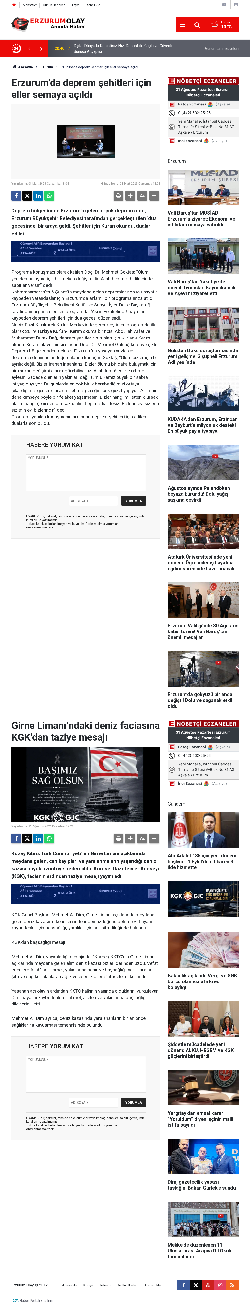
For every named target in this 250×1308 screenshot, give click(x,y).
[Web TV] (224, 4)
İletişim (105, 1285)
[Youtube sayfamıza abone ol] (208, 1285)
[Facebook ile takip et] (183, 1285)
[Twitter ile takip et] (196, 1285)
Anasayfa (25, 67)
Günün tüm (222, 48)
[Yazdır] (118, 196)
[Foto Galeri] (236, 4)
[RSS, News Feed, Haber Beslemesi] (232, 1285)
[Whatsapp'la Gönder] (49, 196)
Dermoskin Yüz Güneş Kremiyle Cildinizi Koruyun (115, 48)
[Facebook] (16, 196)
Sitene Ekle (92, 5)
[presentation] (29, 49)
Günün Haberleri (54, 5)
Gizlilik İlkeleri (127, 1285)
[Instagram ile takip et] (220, 1285)
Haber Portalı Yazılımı (36, 1301)
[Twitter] (27, 196)
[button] (130, 196)
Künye (88, 1285)
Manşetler (30, 5)
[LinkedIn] (38, 196)
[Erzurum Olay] (48, 24)
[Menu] (182, 25)
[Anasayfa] (14, 5)
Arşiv (75, 5)
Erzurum (46, 67)
